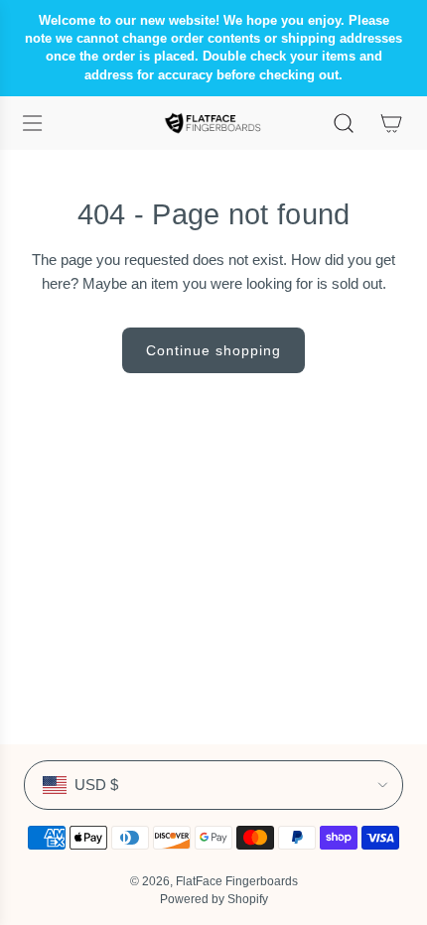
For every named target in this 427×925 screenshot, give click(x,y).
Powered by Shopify (214, 899)
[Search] (343, 123)
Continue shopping (213, 350)
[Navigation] (32, 123)
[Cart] (391, 123)
